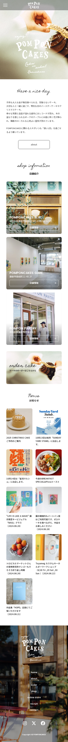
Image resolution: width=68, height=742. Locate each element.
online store (34, 697)
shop (34, 691)
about (34, 678)
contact (34, 709)
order (34, 684)
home (34, 672)
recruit (34, 703)
